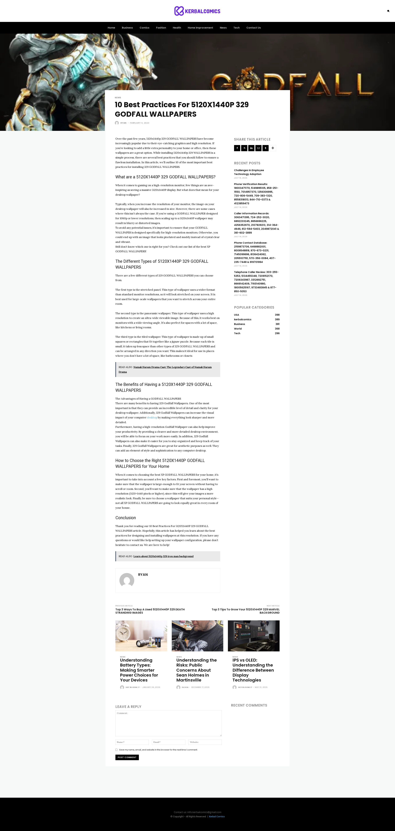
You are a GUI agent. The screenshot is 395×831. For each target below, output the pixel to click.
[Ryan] (117, 123)
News (118, 98)
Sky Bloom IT (133, 687)
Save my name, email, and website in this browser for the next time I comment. (158, 749)
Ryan (124, 122)
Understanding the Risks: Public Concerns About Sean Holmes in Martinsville (196, 670)
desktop (152, 417)
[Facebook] (237, 148)
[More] (273, 148)
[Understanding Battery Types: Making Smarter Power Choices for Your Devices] (141, 635)
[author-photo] (122, 687)
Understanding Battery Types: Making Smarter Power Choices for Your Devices (139, 670)
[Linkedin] (251, 148)
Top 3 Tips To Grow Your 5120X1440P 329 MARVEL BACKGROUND (246, 611)
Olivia (185, 687)
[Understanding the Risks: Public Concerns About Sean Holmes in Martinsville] (197, 635)
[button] (388, 11)
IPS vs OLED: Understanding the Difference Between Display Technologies (253, 670)
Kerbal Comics (217, 816)
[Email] (258, 148)
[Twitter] (244, 148)
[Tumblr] (265, 148)
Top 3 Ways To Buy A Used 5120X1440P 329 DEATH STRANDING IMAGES (150, 611)
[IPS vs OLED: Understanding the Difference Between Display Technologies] (254, 635)
